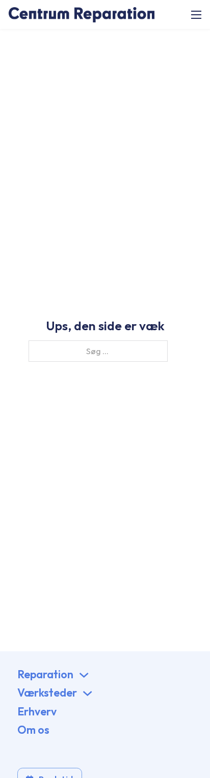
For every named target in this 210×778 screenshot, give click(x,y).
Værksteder (47, 693)
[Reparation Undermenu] (83, 675)
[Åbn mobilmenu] (196, 15)
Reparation (45, 674)
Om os (33, 730)
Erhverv (37, 711)
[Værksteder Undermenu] (87, 693)
